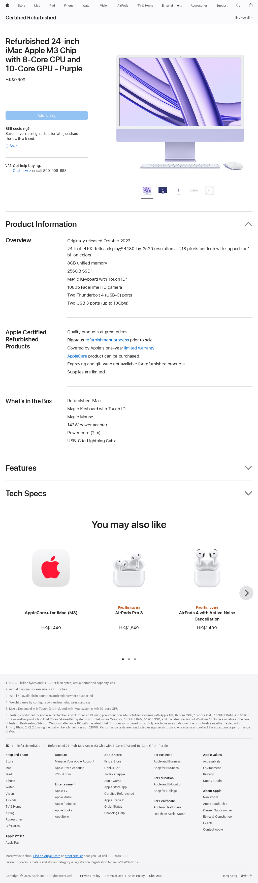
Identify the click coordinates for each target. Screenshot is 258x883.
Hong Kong (229, 876)
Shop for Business (166, 768)
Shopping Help (114, 813)
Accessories (14, 819)
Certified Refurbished (31, 18)
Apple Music (63, 797)
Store (9, 761)
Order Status (113, 806)
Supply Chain (212, 781)
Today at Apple (114, 774)
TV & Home (13, 806)
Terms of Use (114, 876)
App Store (62, 816)
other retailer (74, 856)
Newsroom (210, 797)
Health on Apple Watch (169, 814)
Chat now (22, 171)
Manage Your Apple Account (74, 761)
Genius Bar (112, 768)
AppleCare (77, 356)
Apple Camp (112, 781)
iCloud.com (63, 774)
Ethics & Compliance (217, 816)
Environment (212, 768)
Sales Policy (136, 876)
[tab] (147, 191)
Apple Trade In (114, 800)
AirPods (11, 800)
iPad (9, 774)
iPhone (10, 781)
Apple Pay (13, 842)
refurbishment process (107, 339)
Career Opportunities (218, 810)
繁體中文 (246, 876)
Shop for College (165, 791)
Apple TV (61, 791)
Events (207, 823)
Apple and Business (167, 761)
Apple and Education (168, 784)
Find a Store (112, 761)
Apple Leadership (215, 804)
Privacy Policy (90, 876)
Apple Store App (115, 787)
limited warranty (139, 347)
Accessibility (211, 761)
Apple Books (63, 810)
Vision (10, 794)
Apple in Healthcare (167, 807)
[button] (238, 5)
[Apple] (7, 745)
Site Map (155, 876)
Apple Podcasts (65, 804)
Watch (10, 787)
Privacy (208, 774)
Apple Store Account (69, 768)
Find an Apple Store (46, 856)
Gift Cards (13, 826)
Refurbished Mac (28, 746)
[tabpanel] (180, 109)
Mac (9, 768)
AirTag (10, 813)
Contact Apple (213, 829)
